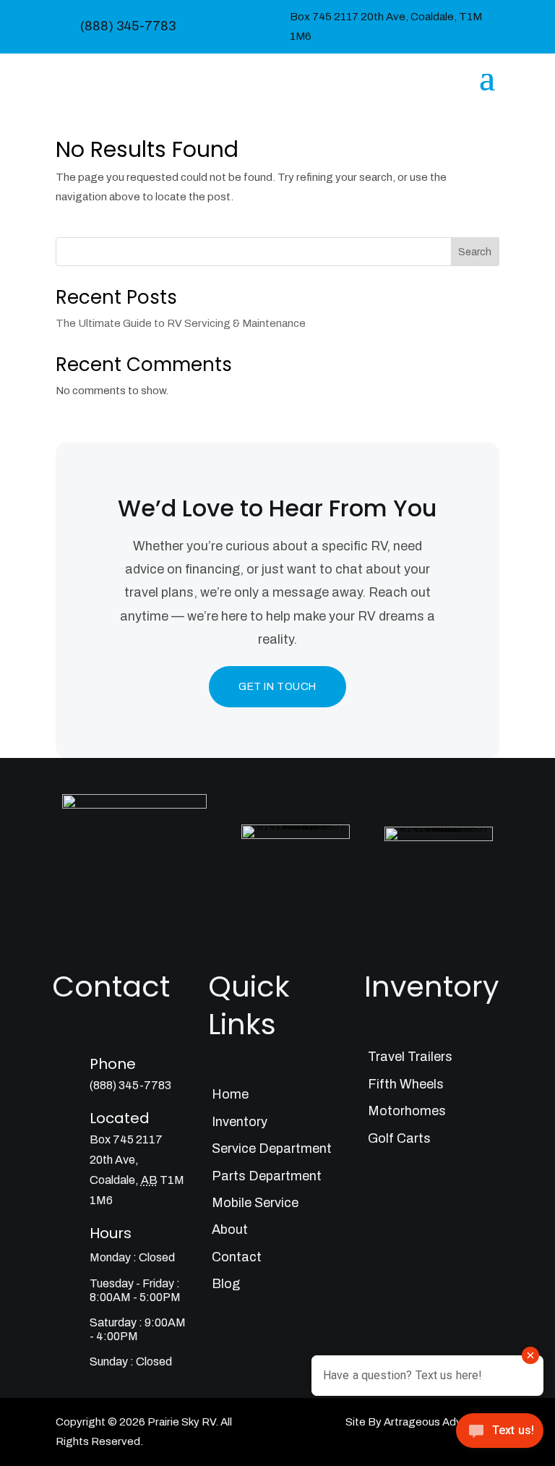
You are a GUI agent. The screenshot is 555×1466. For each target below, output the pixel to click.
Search (474, 252)
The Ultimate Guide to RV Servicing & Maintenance (181, 323)
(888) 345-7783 (128, 26)
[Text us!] (499, 1435)
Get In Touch (277, 686)
